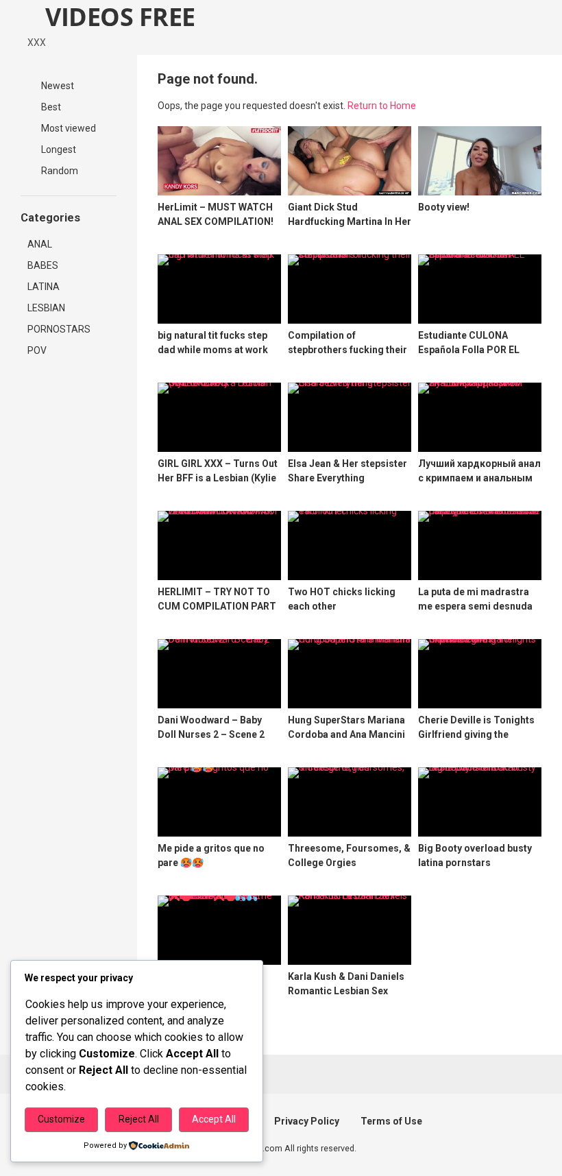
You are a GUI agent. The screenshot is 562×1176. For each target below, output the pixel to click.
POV (37, 350)
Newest (56, 85)
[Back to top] (517, 1134)
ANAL (39, 244)
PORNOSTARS (58, 329)
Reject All (139, 1119)
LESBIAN (46, 307)
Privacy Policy (306, 1121)
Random (58, 170)
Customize (61, 1119)
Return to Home (381, 105)
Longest (57, 149)
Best (50, 106)
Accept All (214, 1119)
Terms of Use (391, 1121)
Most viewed (67, 128)
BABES (42, 265)
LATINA (43, 286)
